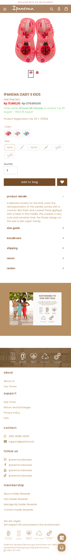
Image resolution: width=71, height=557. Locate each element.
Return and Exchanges (17, 407)
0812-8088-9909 (18, 436)
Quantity (8, 164)
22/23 (34, 147)
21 (22, 147)
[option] (35, 2)
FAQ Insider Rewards (16, 499)
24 (46, 147)
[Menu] (4, 8)
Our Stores (10, 386)
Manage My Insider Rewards (20, 504)
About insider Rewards (17, 493)
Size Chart (10, 402)
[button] (62, 182)
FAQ (6, 418)
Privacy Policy (12, 412)
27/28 (10, 155)
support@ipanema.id (21, 441)
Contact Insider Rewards (18, 509)
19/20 (10, 147)
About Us (9, 381)
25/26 (58, 147)
